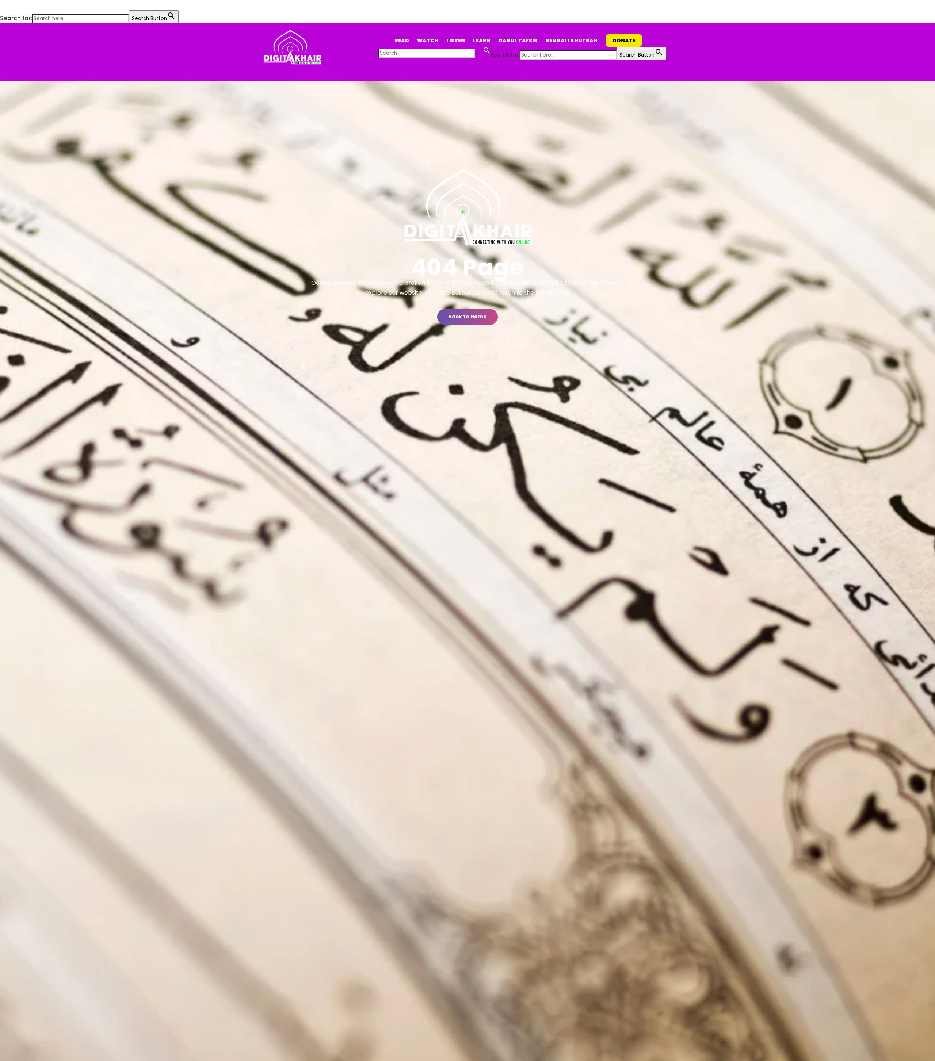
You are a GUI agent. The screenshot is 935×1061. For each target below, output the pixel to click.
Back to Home (467, 316)
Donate (624, 40)
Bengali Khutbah (572, 40)
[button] (3, 5)
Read (401, 40)
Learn (482, 40)
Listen (455, 40)
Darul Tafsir (518, 40)
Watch (427, 40)
